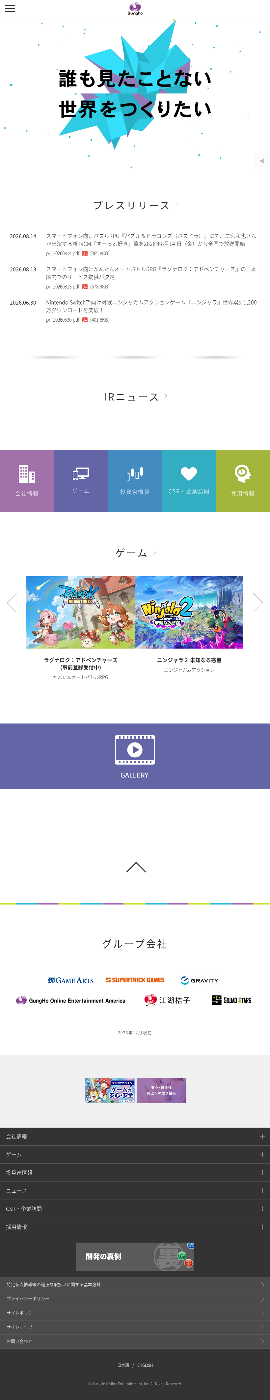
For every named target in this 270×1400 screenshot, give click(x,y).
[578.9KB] (77, 286)
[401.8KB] (77, 319)
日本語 (123, 1365)
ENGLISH (145, 1365)
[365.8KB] (77, 253)
